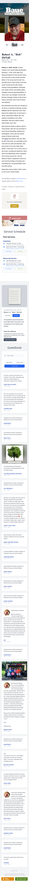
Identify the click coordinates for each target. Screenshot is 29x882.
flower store (19, 181)
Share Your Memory (10, 339)
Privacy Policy (10, 875)
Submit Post (14, 366)
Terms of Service (18, 875)
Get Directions (9, 251)
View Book (7, 315)
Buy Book (16, 315)
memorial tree (20, 178)
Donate (14, 206)
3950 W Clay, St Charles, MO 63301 (15, 248)
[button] (14, 454)
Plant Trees (20, 251)
